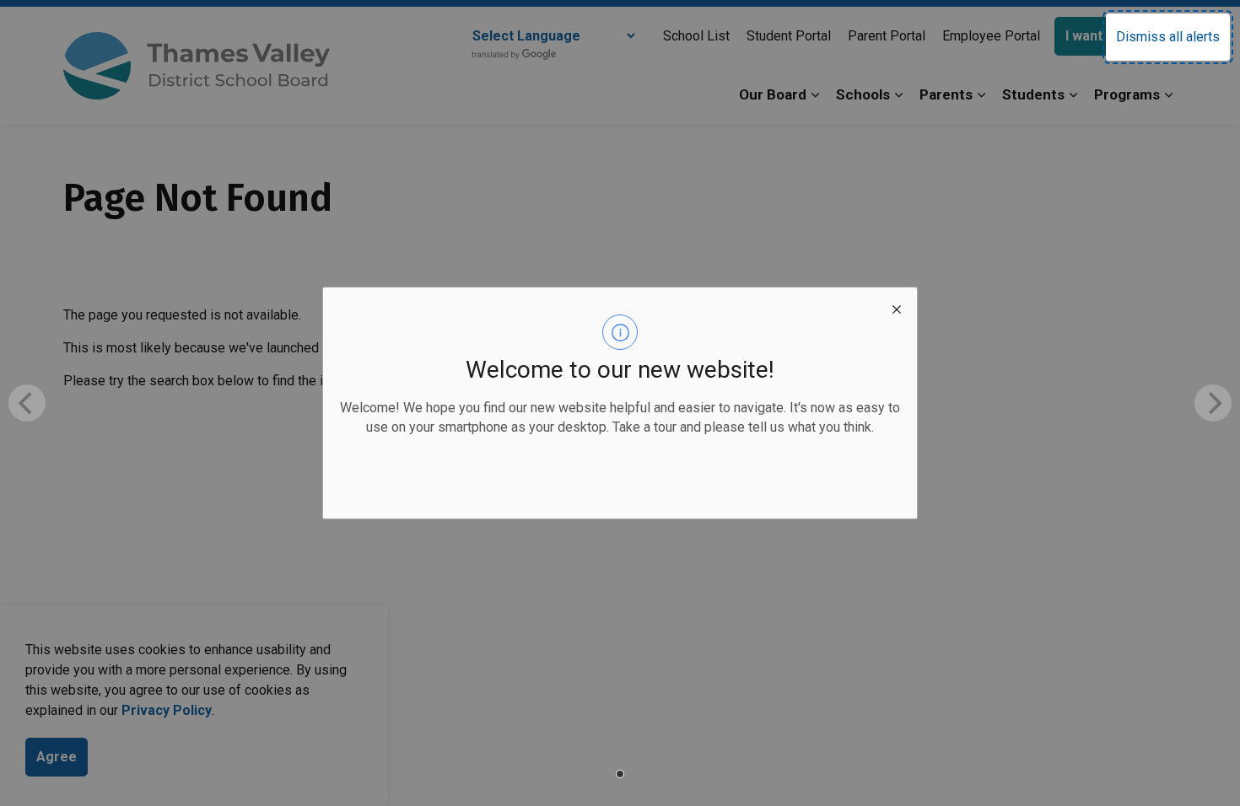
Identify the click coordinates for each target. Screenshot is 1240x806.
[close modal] (896, 307)
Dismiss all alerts (1168, 37)
